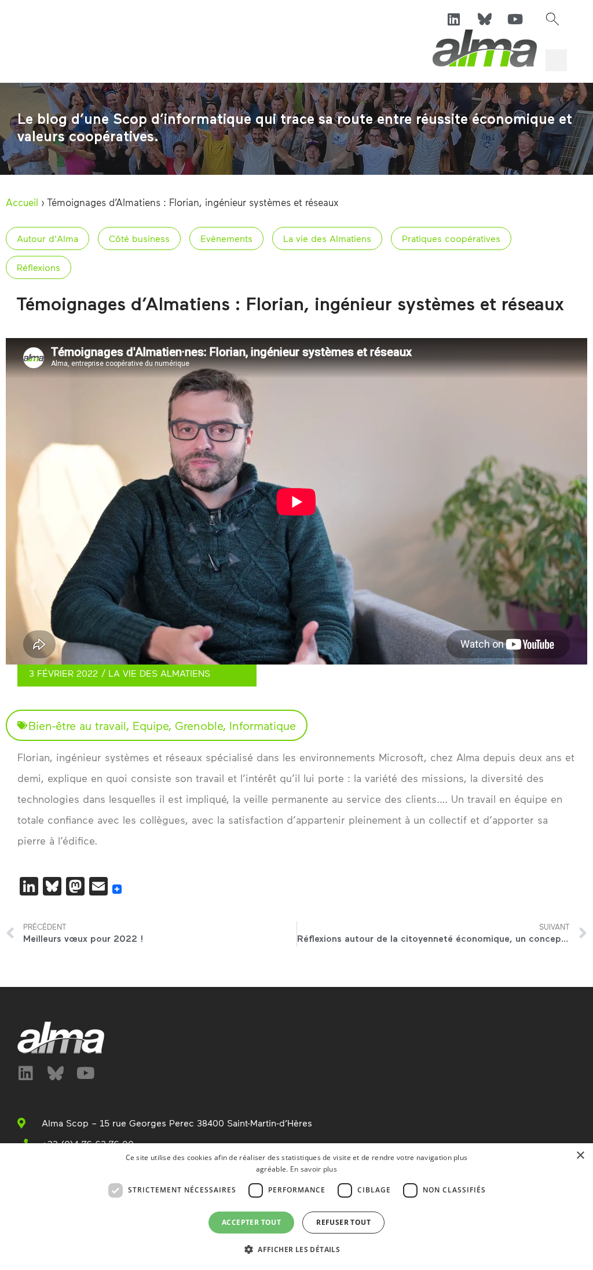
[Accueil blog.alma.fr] (485, 48)
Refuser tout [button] (343, 1222)
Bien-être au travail (77, 725)
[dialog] (296, 1206)
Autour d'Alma (47, 238)
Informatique (262, 725)
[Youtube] (515, 19)
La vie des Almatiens (327, 238)
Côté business (139, 238)
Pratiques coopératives (451, 238)
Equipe (151, 725)
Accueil (22, 202)
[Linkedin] (454, 19)
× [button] (580, 1155)
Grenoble (199, 725)
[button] (552, 19)
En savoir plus (313, 1169)
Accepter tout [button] (251, 1222)
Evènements (226, 238)
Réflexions (38, 267)
